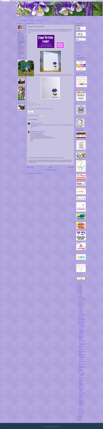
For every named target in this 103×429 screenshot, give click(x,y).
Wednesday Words (80, 347)
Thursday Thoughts (80, 370)
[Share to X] (43, 115)
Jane (20, 30)
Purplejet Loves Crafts (44, 5)
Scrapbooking (38, 20)
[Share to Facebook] (44, 115)
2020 (79, 289)
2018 (79, 292)
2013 (79, 420)
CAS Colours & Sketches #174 (81, 344)
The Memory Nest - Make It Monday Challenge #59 (81, 402)
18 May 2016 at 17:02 (41, 131)
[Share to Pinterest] (45, 115)
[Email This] (41, 115)
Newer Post (30, 167)
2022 (79, 285)
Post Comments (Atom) (37, 173)
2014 (79, 418)
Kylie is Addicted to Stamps (42, 30)
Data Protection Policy (28, 17)
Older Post (71, 167)
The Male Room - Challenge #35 (81, 375)
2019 (79, 290)
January (80, 414)
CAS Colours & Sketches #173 (81, 367)
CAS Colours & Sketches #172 (81, 393)
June (80, 309)
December (81, 298)
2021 (79, 287)
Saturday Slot (81, 334)
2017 (79, 294)
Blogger (57, 426)
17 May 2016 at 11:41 (38, 123)
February (81, 412)
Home (20, 17)
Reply (32, 127)
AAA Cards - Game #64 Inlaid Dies (80, 384)
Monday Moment (81, 315)
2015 (79, 416)
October (80, 302)
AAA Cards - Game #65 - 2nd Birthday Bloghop (81, 331)
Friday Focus (81, 364)
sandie (32, 123)
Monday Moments (80, 381)
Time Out (52, 30)
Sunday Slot (80, 316)
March (80, 410)
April (80, 408)
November (81, 300)
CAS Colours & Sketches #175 (81, 322)
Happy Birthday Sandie (81, 352)
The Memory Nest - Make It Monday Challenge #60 (81, 356)
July (80, 307)
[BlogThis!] (42, 115)
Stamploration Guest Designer (81, 337)
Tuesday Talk (81, 313)
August (80, 305)
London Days (54, 29)
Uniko (45, 20)
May (80, 311)
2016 (79, 296)
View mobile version (50, 170)
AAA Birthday (23, 20)
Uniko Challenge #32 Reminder (81, 319)
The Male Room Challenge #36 (81, 325)
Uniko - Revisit (81, 372)
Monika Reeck (33, 131)
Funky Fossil (31, 20)
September (81, 303)
